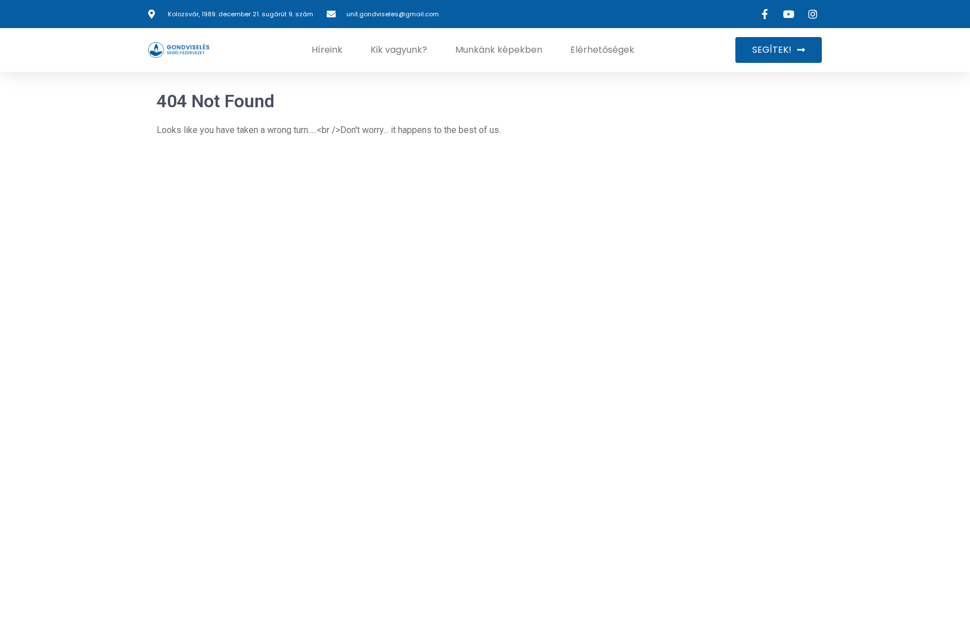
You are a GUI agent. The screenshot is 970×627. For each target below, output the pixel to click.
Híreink (327, 49)
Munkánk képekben (498, 49)
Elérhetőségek (602, 49)
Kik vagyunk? (398, 49)
